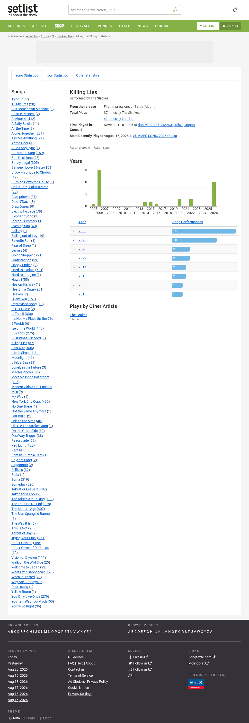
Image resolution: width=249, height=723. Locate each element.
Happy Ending (22, 265)
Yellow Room (21, 592)
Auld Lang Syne (23, 148)
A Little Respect (23, 114)
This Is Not (19, 528)
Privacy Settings (80, 694)
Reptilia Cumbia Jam (27, 455)
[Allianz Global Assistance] (196, 683)
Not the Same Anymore (28, 411)
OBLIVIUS (18, 416)
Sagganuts (19, 465)
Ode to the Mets (23, 421)
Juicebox (18, 333)
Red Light (18, 445)
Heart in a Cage (23, 289)
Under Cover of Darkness (30, 548)
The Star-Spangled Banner (31, 514)
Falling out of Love (25, 236)
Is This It (17, 314)
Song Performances (187, 222)
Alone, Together (23, 133)
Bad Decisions (22, 158)
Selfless (17, 470)
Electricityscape (23, 211)
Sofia (15, 475)
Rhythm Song (21, 460)
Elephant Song (22, 216)
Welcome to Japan (25, 567)
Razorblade (20, 440)
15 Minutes (19, 104)
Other (87, 75)
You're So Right (22, 606)
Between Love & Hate (27, 167)
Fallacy (16, 231)
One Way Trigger (23, 436)
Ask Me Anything (24, 138)
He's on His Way (23, 284)
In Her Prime (20, 309)
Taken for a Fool (23, 494)
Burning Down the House (30, 182)
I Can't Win (19, 299)
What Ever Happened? (28, 572)
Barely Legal (20, 163)
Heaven (17, 294)
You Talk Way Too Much (29, 601)
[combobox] (124, 10)
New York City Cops (26, 401)
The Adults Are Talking (28, 499)
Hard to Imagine (23, 275)
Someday (18, 484)
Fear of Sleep (21, 245)
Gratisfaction (21, 260)
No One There (21, 406)
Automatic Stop (23, 153)
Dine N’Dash (20, 202)
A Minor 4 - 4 (20, 119)
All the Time (20, 128)
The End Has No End (26, 504)
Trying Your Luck (23, 538)
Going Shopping (23, 255)
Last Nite (18, 348)
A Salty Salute (21, 124)
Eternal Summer (23, 221)
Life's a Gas (19, 362)
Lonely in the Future (26, 367)
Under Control (21, 543)
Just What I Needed (26, 338)
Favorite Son (20, 241)
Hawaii (16, 280)
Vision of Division (24, 557)
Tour (57, 75)
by (119, 119)
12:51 (15, 99)
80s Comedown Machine (30, 109)
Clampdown (20, 197)
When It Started (23, 577)
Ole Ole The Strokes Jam (29, 426)
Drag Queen (20, 206)
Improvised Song (24, 304)
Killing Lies (19, 343)
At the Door (19, 143)
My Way (17, 397)
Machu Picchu (22, 372)
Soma (15, 479)
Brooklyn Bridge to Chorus (31, 172)
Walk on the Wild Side (27, 562)
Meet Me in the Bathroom (30, 377)
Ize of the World (23, 328)
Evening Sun (20, 226)
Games (16, 250)
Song (26, 75)
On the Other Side (24, 431)
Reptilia (17, 450)
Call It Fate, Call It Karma (29, 187)
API (130, 675)
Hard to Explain (23, 270)
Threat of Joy (21, 533)
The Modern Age (23, 509)
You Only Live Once (25, 596)
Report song (102, 147)
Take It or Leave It (24, 489)
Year (82, 222)
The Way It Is (21, 523)
